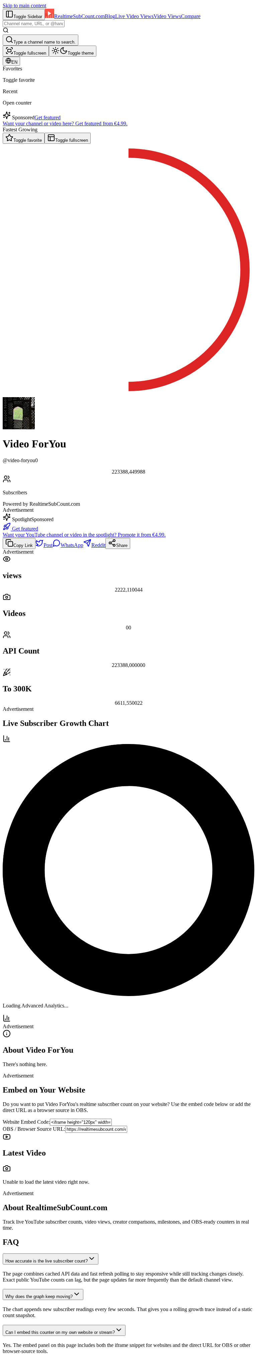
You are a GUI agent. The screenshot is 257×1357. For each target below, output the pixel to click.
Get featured (47, 117)
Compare (190, 16)
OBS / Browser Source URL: (34, 1129)
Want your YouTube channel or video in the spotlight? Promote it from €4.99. (84, 535)
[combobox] (34, 23)
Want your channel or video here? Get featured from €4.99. (65, 123)
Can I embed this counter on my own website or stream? (60, 1332)
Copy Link (23, 545)
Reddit (98, 545)
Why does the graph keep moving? (39, 1296)
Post (48, 545)
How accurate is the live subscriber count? (46, 1260)
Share (121, 545)
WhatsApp (72, 545)
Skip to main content (24, 5)
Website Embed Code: (26, 1122)
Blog (110, 16)
